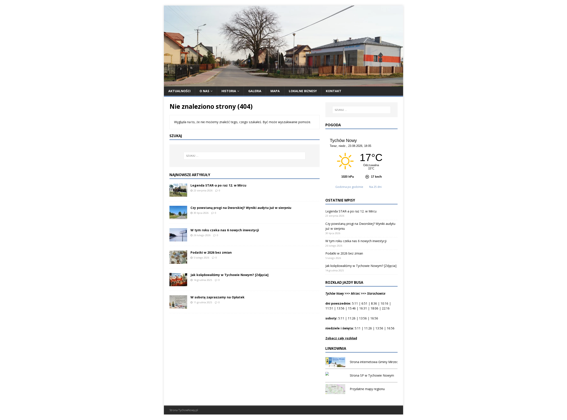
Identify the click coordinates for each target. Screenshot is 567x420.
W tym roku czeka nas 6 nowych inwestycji (224, 230)
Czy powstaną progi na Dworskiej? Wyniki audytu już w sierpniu (240, 208)
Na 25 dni (375, 187)
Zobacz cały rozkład (341, 338)
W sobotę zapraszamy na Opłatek (217, 297)
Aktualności (179, 91)
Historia (228, 91)
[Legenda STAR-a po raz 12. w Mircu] (178, 194)
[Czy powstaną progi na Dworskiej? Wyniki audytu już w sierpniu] (178, 216)
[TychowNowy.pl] (283, 84)
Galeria (254, 91)
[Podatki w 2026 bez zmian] (178, 261)
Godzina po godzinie (349, 187)
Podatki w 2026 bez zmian (211, 252)
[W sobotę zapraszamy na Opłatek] (178, 306)
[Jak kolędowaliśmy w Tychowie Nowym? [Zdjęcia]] (178, 283)
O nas (204, 91)
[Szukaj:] (244, 155)
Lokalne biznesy (303, 91)
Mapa (275, 91)
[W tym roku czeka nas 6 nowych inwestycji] (178, 239)
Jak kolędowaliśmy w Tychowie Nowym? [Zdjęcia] (229, 275)
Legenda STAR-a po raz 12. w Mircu (218, 185)
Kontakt (333, 91)
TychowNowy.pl (188, 410)
